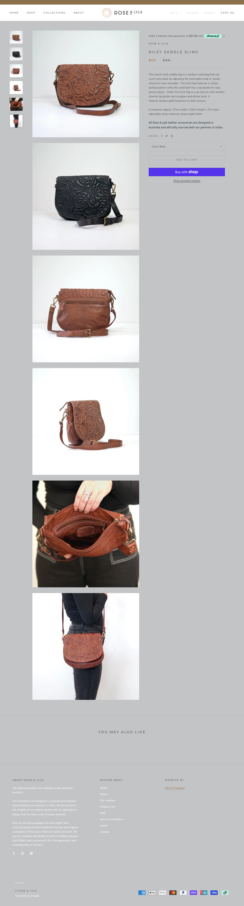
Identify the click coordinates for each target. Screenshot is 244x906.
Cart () (227, 12)
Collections (54, 12)
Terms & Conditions (111, 819)
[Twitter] (167, 136)
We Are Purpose (175, 788)
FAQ (102, 813)
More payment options (186, 180)
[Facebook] (162, 136)
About (78, 12)
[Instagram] (22, 853)
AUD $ (174, 13)
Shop (31, 12)
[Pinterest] (172, 136)
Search (209, 13)
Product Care (107, 807)
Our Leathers (108, 800)
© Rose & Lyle (26, 890)
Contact (104, 832)
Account (193, 13)
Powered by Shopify (27, 896)
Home (14, 12)
